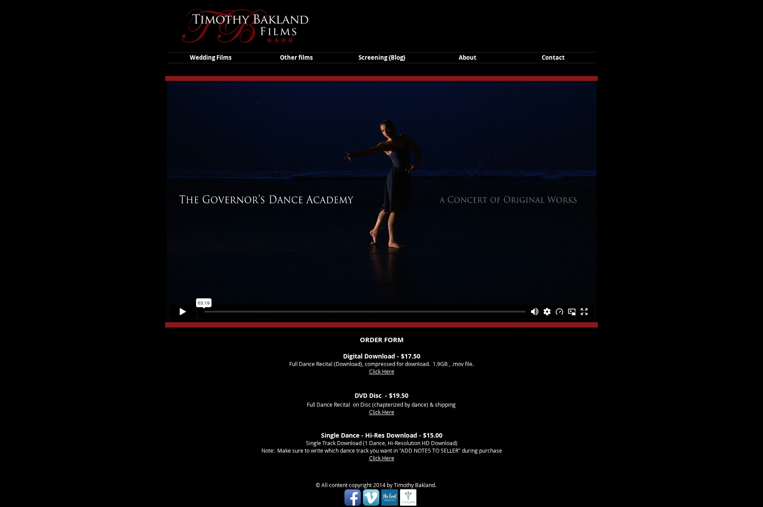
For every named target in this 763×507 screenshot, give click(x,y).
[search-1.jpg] (390, 497)
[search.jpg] (408, 497)
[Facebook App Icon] (352, 497)
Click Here (381, 371)
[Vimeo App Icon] (371, 497)
